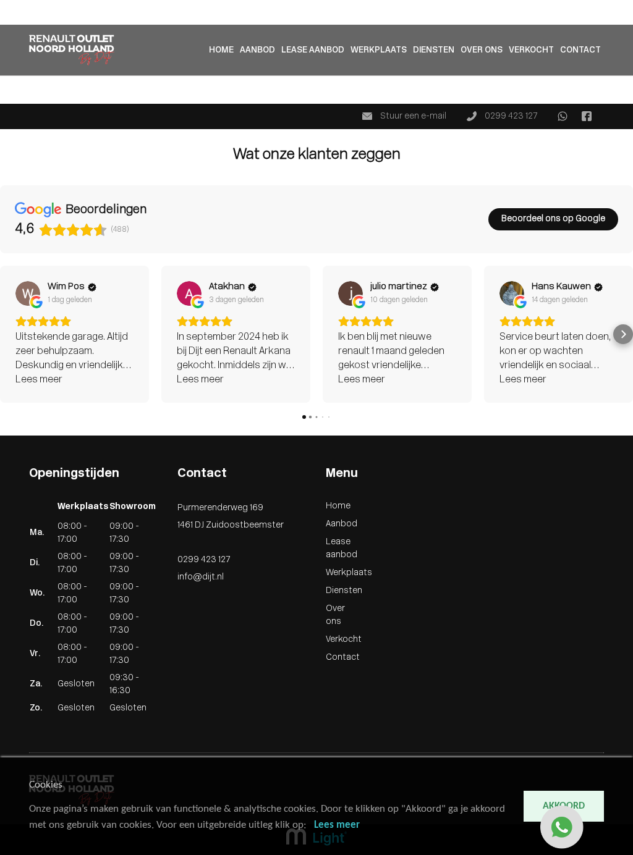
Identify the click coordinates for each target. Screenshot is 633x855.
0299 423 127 (510, 116)
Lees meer (337, 825)
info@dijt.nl (200, 577)
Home (12, 6)
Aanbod (16, 19)
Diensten (433, 50)
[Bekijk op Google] (27, 293)
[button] (10, 334)
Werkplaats (378, 50)
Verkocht (18, 84)
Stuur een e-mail (412, 116)
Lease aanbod (312, 50)
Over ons (482, 50)
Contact (17, 97)
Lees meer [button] (38, 380)
